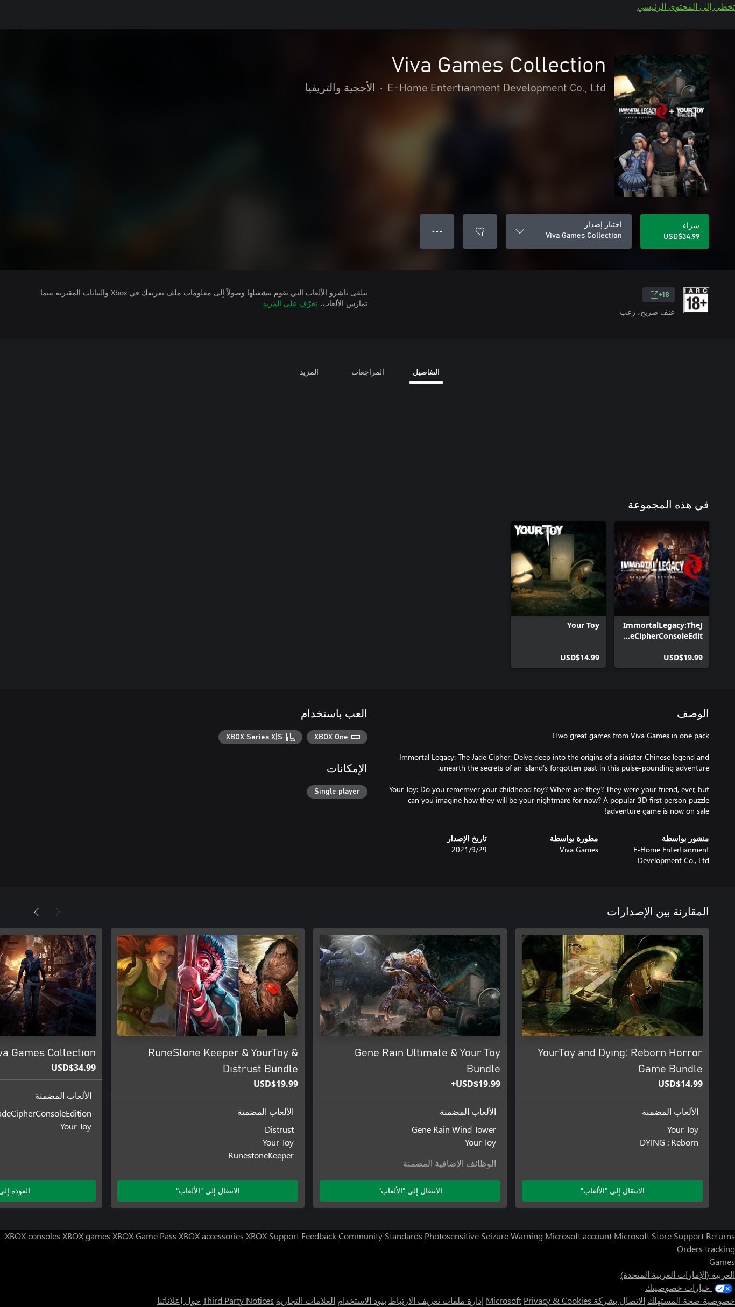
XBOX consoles (32, 1235)
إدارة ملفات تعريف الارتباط (436, 1300)
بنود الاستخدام (361, 1300)
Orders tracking (706, 1248)
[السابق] (58, 912)
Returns (720, 1235)
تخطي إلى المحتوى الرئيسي (686, 6)
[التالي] (36, 912)
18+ (664, 295)
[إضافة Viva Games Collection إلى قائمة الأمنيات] (480, 231)
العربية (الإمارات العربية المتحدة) (677, 1274)
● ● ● (437, 231)
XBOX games (86, 1235)
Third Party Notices (238, 1300)
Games (722, 1261)
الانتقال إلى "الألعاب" (613, 1190)
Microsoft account (578, 1235)
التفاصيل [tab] (426, 371)
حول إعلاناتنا (179, 1300)
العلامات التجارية (305, 1300)
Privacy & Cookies (557, 1300)
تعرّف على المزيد (290, 303)
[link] (661, 594)
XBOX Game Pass (144, 1235)
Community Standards (380, 1235)
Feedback (318, 1235)
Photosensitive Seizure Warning (484, 1235)
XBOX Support (272, 1235)
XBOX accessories (211, 1235)
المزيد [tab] (309, 371)
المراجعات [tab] (367, 371)
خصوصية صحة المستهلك (691, 1300)
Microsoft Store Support (659, 1235)
